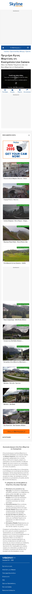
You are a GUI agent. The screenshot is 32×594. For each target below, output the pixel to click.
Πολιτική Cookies (6, 587)
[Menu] (28, 47)
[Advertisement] (16, 28)
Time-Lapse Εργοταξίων (9, 573)
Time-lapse (5, 92)
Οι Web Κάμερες (15, 47)
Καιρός (12, 92)
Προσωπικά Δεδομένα (8, 590)
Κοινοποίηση (27, 92)
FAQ (3, 580)
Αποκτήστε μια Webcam (9, 569)
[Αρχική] (3, 48)
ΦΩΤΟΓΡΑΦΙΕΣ (6, 437)
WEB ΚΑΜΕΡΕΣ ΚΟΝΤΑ (9, 135)
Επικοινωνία (5, 576)
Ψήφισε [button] (20, 92)
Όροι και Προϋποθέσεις (9, 583)
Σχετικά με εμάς (7, 566)
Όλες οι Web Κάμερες (16, 431)
